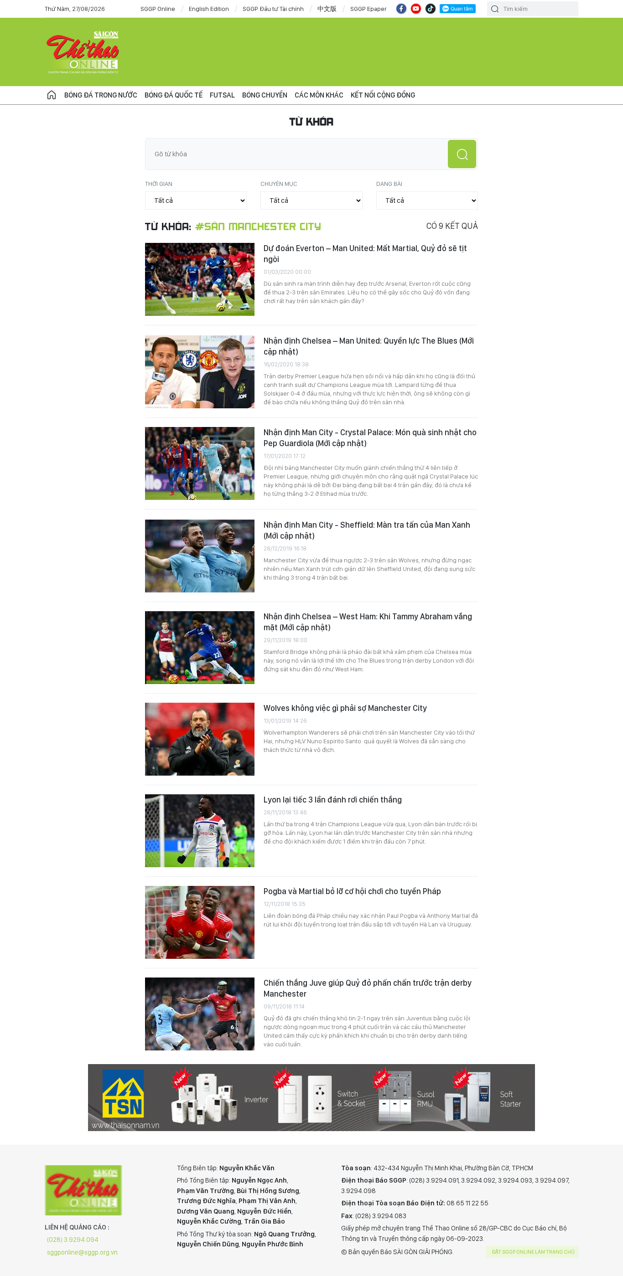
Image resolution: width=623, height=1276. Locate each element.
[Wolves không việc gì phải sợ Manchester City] (199, 739)
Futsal (222, 95)
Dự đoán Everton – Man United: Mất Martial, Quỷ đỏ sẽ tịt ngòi (365, 253)
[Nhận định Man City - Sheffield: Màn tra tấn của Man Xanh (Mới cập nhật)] (199, 556)
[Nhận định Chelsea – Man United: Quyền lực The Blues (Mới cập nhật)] (199, 371)
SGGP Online (157, 8)
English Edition (209, 8)
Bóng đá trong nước (100, 95)
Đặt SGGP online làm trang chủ (533, 1252)
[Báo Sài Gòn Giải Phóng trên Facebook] (401, 8)
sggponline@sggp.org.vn (82, 1252)
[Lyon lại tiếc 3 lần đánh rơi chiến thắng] (199, 830)
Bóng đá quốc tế (173, 95)
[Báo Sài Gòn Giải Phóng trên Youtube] (415, 8)
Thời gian (158, 183)
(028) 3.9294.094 (73, 1239)
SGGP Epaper (368, 8)
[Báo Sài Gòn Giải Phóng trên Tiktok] (430, 8)
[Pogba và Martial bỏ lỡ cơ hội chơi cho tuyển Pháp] (199, 922)
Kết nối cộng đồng (383, 95)
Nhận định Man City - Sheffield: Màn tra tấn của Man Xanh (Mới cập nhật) (367, 530)
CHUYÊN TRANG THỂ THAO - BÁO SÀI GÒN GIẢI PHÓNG (83, 52)
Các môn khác (319, 95)
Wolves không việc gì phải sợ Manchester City (345, 708)
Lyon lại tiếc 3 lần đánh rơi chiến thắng (333, 799)
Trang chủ (51, 95)
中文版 (327, 8)
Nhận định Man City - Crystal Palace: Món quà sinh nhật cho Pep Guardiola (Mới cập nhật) (370, 437)
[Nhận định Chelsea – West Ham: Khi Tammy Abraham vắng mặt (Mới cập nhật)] (199, 647)
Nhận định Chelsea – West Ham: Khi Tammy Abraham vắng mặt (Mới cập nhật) (368, 622)
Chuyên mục (278, 183)
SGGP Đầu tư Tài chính (273, 8)
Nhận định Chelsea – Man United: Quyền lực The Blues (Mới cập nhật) (369, 346)
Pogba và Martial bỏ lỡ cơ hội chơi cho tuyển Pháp (352, 891)
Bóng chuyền (264, 95)
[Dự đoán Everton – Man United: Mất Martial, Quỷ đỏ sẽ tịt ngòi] (199, 279)
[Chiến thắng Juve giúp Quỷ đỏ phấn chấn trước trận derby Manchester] (199, 1014)
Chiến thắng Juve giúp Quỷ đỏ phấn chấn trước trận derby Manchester (368, 988)
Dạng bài (389, 183)
